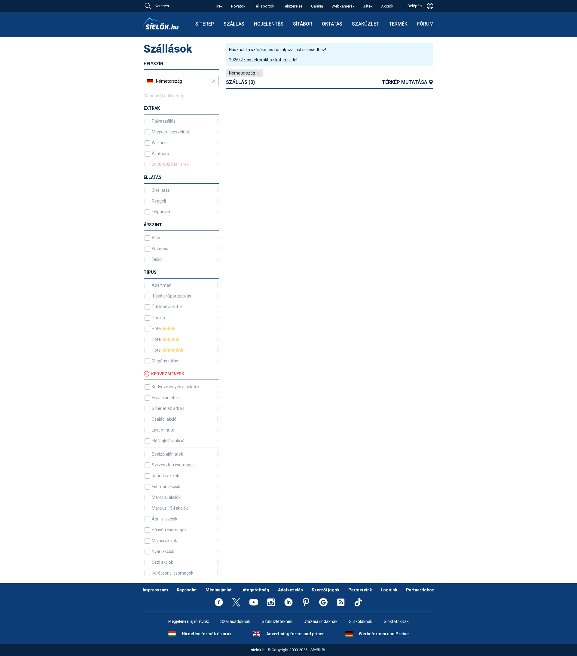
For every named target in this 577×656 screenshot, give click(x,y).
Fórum (425, 24)
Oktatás (332, 24)
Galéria (317, 6)
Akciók (387, 6)
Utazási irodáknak (320, 621)
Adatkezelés (290, 589)
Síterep (204, 24)
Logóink (389, 589)
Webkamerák (343, 6)
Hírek (218, 6)
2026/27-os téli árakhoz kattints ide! (263, 59)
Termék (398, 24)
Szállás (234, 24)
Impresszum (155, 589)
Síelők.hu (161, 23)
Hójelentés (268, 24)
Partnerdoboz (420, 589)
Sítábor (302, 24)
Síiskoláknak (360, 621)
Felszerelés (293, 6)
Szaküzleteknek (277, 621)
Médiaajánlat (219, 589)
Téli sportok (264, 6)
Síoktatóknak (396, 621)
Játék (368, 6)
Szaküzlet (365, 24)
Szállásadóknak (235, 621)
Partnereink (360, 589)
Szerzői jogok (326, 589)
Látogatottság (254, 589)
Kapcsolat (187, 589)
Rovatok (238, 6)
